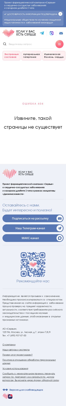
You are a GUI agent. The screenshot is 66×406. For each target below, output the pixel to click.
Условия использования (15, 368)
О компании (8, 344)
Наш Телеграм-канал (30, 228)
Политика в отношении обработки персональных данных (29, 362)
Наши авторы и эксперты (16, 349)
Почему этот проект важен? (17, 354)
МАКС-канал (30, 238)
